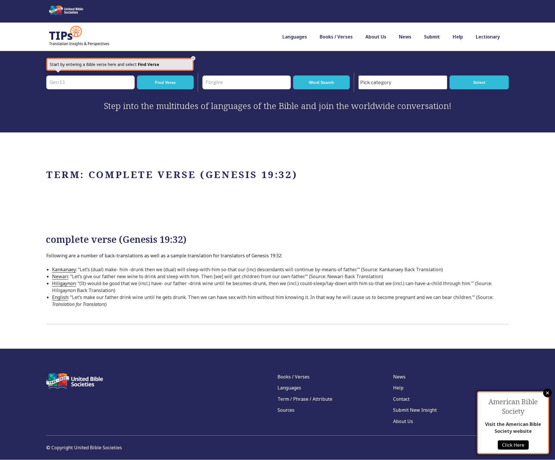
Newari (60, 276)
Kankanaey (64, 269)
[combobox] (402, 82)
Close (547, 393)
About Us (375, 37)
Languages (294, 37)
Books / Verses (336, 37)
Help (458, 37)
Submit (432, 37)
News (405, 37)
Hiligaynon (64, 283)
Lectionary (488, 37)
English (60, 297)
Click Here (513, 445)
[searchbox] (404, 82)
